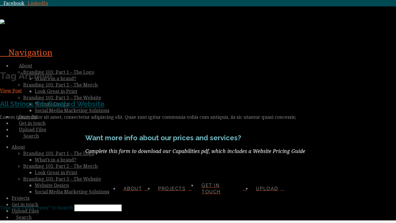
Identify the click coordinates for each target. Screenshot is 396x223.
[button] (26, 52)
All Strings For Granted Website (52, 104)
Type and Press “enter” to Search (36, 207)
